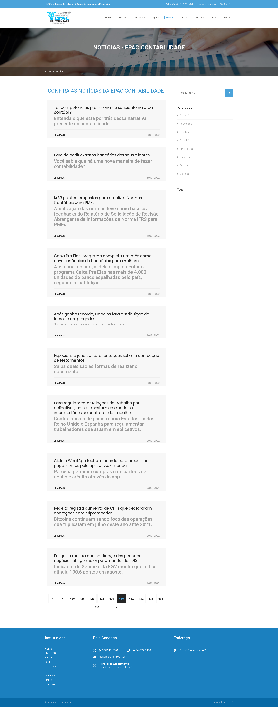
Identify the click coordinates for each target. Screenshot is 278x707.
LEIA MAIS (59, 135)
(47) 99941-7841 (180, 4)
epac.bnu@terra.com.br (112, 656)
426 (82, 598)
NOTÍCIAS (171, 17)
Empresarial (186, 148)
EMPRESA (50, 653)
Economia (185, 165)
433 (150, 598)
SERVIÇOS (140, 17)
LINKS (213, 17)
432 (141, 598)
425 (72, 598)
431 (131, 598)
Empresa (123, 17)
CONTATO (228, 17)
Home (48, 71)
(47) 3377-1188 (215, 4)
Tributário (185, 132)
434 (160, 598)
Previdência (186, 157)
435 (97, 607)
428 (101, 598)
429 (111, 598)
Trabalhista (186, 140)
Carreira (184, 173)
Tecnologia (186, 123)
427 (92, 598)
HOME (108, 17)
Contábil (184, 115)
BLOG (185, 17)
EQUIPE (155, 17)
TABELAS (199, 17)
